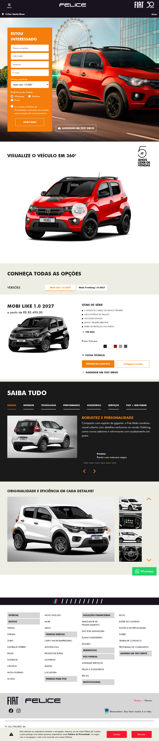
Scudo (11, 679)
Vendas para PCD (56, 679)
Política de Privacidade (79, 734)
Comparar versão (133, 364)
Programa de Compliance (134, 647)
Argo (48, 628)
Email (17, 100)
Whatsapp (19, 96)
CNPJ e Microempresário (58, 640)
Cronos (12, 666)
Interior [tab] (28, 405)
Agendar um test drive (78, 128)
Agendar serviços (92, 663)
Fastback (12, 659)
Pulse (10, 653)
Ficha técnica (95, 355)
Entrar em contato (98, 364)
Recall (85, 675)
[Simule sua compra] (26, 711)
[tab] (60, 287)
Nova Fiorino (15, 672)
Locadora (51, 672)
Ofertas (13, 615)
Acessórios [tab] (94, 405)
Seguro (86, 644)
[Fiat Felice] (72, 5)
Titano (11, 628)
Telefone (36, 96)
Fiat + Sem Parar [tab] (136, 405)
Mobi (47, 621)
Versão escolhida (19, 79)
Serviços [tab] (113, 405)
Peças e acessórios (93, 669)
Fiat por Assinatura (93, 631)
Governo (50, 659)
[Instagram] (18, 711)
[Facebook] (11, 711)
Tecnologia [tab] (48, 405)
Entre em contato (129, 621)
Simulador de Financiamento (91, 623)
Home (137, 700)
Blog (122, 615)
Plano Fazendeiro (92, 637)
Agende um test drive (133, 653)
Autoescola (52, 647)
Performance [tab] (71, 405)
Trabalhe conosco (130, 640)
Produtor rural (54, 653)
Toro (10, 640)
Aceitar (116, 734)
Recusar (141, 734)
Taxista (48, 666)
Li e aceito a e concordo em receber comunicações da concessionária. (31, 109)
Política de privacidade (132, 628)
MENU (9, 7)
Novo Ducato (53, 615)
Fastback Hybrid (16, 647)
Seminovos (90, 650)
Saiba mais (29, 122)
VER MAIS (90, 332)
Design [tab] (11, 405)
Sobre (122, 634)
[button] (84, 471)
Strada (11, 634)
